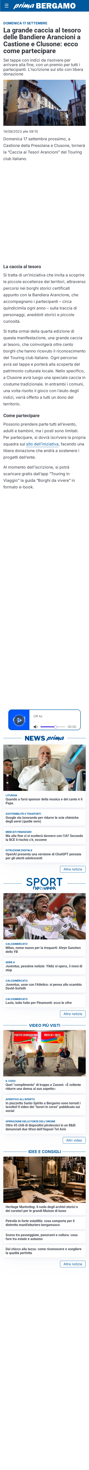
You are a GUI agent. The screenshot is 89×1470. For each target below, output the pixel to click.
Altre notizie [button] (73, 869)
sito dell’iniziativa (42, 444)
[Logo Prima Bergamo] (44, 6)
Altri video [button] (74, 1140)
